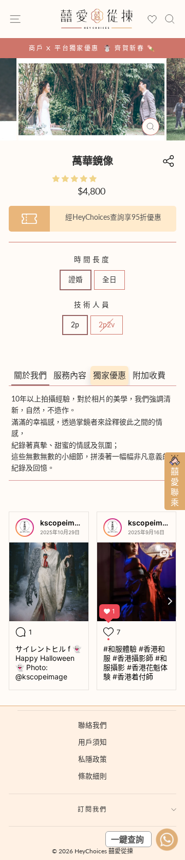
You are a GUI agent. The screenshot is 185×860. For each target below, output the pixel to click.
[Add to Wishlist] (172, 70)
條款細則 (92, 776)
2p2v (107, 325)
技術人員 (92, 305)
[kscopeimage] (24, 527)
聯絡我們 (92, 725)
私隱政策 (92, 759)
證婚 (75, 279)
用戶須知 (92, 742)
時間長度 (92, 259)
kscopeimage (63, 522)
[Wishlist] (152, 19)
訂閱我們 (92, 809)
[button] (75, 178)
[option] (92, 48)
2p (75, 325)
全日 (109, 279)
